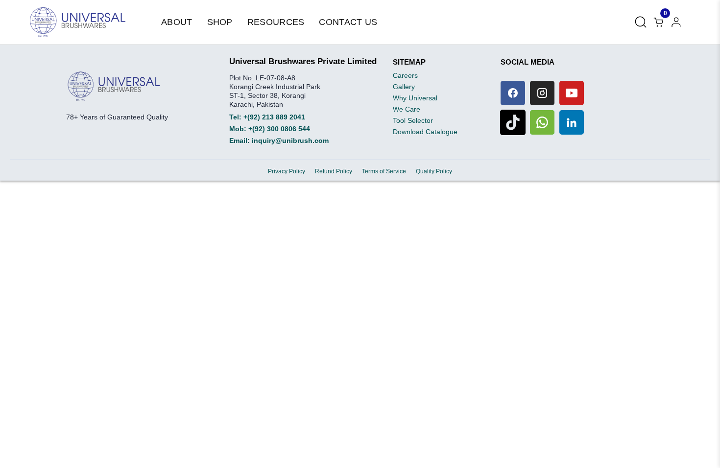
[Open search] (640, 22)
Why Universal (415, 98)
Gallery (404, 87)
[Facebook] (513, 93)
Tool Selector (413, 120)
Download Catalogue (425, 132)
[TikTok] (513, 122)
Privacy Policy (286, 171)
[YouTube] (571, 93)
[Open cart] (676, 22)
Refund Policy (333, 171)
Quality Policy (434, 171)
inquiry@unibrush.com (290, 140)
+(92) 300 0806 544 (279, 129)
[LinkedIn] (571, 122)
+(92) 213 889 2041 (274, 117)
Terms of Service (384, 171)
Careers (405, 75)
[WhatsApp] (542, 122)
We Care (406, 109)
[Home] (77, 22)
